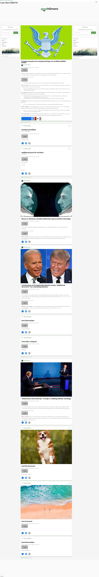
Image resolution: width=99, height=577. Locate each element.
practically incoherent (66, 296)
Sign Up (16, 32)
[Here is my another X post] (10, 50)
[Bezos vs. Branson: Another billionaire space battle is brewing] (46, 200)
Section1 (69, 125)
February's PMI (62, 106)
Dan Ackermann (26, 64)
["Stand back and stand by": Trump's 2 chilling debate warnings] (46, 379)
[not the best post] (46, 447)
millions (49, 418)
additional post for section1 (32, 152)
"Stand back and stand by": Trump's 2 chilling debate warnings (46, 399)
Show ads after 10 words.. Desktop (27, 77)
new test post (26, 521)
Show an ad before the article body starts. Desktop (30, 133)
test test (3, 40)
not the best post (28, 466)
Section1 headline (28, 130)
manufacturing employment (31, 110)
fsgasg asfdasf (4, 42)
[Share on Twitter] (33, 118)
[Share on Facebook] (26, 118)
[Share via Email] (38, 118)
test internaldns (27, 321)
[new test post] (46, 502)
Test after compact (29, 342)
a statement (58, 308)
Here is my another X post (7, 54)
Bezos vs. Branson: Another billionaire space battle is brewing (45, 219)
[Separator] (40, 118)
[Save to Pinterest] (35, 118)
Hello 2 (3, 44)
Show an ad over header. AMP (6, 0)
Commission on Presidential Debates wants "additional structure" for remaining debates (43, 286)
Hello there (4, 45)
